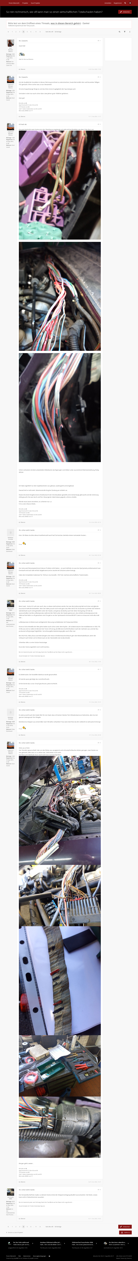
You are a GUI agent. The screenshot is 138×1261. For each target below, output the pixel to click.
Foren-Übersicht (11, 1256)
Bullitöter (10, 537)
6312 (13, 613)
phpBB (15, 1258)
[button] (8, 32)
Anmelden (108, 3)
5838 (13, 542)
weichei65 (10, 608)
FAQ (19, 1256)
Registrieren (118, 3)
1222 (13, 90)
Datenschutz (27, 1256)
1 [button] (12, 31)
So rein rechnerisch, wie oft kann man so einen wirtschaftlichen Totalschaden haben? (54, 12)
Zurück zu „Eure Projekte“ (15, 1232)
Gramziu (129, 1258)
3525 (13, 54)
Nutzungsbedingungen (39, 1256)
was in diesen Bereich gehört (66, 23)
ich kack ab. (23, 124)
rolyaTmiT (11, 84)
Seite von (49, 31)
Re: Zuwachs (23, 41)
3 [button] (19, 31)
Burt (10, 48)
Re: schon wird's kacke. (27, 530)
